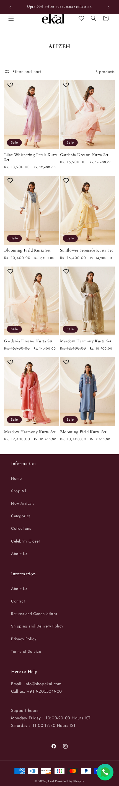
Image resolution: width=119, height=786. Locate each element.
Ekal (51, 781)
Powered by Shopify (69, 781)
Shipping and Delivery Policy (37, 626)
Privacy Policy (23, 639)
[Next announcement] (109, 7)
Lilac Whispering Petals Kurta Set (31, 157)
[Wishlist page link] (81, 18)
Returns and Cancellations (34, 613)
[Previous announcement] (10, 7)
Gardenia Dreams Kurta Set (84, 154)
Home (16, 478)
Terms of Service (26, 651)
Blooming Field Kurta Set (27, 250)
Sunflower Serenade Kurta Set (86, 250)
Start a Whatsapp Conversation (41, 699)
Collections (21, 528)
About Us (19, 553)
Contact (18, 601)
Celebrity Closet (25, 541)
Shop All (18, 491)
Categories (21, 516)
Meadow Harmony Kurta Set (85, 341)
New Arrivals (22, 503)
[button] (11, 18)
